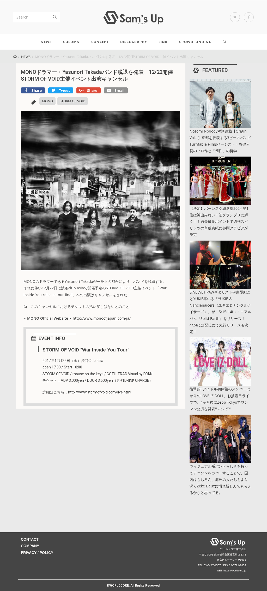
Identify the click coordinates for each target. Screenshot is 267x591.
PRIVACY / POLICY (37, 553)
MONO (47, 101)
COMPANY (30, 546)
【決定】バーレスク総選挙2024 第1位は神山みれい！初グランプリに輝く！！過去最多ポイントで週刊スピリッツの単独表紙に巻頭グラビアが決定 (219, 221)
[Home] (15, 56)
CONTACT (30, 539)
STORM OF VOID (72, 101)
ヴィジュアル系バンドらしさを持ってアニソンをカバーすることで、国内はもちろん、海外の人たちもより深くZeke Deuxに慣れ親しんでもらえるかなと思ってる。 (220, 479)
